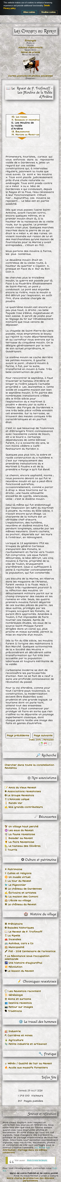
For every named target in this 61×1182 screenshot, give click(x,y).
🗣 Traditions (13, 1011)
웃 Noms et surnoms (18, 999)
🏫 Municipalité (14, 947)
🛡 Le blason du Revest (19, 971)
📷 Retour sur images (19, 1007)
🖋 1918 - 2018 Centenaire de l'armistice (30, 951)
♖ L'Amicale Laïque (17, 799)
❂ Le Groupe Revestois (19, 795)
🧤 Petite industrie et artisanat (26, 1044)
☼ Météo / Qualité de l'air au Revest (28, 1063)
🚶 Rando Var (13, 803)
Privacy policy (10, 8)
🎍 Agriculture (14, 1040)
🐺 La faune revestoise (20, 834)
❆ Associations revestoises (23, 791)
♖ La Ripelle (12, 935)
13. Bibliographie (21, 131)
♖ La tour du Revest (18, 881)
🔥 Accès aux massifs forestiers (26, 1067)
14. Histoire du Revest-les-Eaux (28, 134)
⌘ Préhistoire (14, 923)
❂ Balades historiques (19, 927)
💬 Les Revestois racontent (23, 991)
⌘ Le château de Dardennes (23, 888)
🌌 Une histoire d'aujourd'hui (23, 962)
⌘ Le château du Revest (20, 904)
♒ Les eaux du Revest (19, 830)
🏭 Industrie (13, 1031)
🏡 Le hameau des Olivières (23, 846)
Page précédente (18, 735)
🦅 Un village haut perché (21, 826)
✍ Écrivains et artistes (20, 892)
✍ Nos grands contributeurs (24, 807)
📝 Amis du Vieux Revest (20, 787)
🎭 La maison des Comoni (21, 896)
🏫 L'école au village (18, 900)
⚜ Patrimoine (13, 869)
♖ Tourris (11, 849)
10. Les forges (19, 116)
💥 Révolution (13, 966)
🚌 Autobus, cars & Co (19, 943)
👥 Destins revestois (18, 1003)
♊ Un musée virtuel (17, 877)
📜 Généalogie (14, 995)
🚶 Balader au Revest (19, 838)
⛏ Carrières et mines (19, 1035)
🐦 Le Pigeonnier (15, 885)
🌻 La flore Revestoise (19, 842)
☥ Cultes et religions (18, 873)
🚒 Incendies (13, 939)
